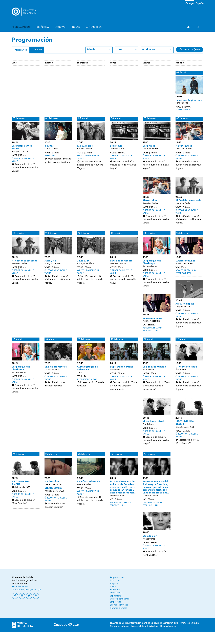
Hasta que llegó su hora (189, 100)
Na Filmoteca (149, 49)
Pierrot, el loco (151, 200)
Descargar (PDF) (191, 49)
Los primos (116, 146)
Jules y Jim (51, 261)
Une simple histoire (56, 367)
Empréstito (115, 602)
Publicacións (116, 593)
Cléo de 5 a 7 (150, 536)
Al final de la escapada (188, 200)
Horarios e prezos (118, 608)
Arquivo (60, 27)
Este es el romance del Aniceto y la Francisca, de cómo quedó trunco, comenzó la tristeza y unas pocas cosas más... (123, 487)
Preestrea (50, 156)
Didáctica (42, 27)
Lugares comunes (152, 318)
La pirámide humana (121, 367)
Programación (21, 27)
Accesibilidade (139, 626)
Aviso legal (153, 626)
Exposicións (115, 596)
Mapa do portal (169, 626)
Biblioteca (115, 590)
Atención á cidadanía (120, 626)
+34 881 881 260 (20, 587)
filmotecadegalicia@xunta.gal (26, 590)
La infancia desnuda (88, 481)
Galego (189, 3)
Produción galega (87, 380)
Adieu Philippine (185, 304)
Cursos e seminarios (119, 599)
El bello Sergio (85, 146)
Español (200, 3)
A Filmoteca (93, 27)
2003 (119, 49)
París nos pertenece (121, 261)
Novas (76, 27)
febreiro (91, 49)
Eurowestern (183, 110)
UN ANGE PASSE (53, 488)
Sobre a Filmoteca (119, 605)
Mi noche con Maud (153, 421)
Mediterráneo (52, 481)
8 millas (49, 146)
